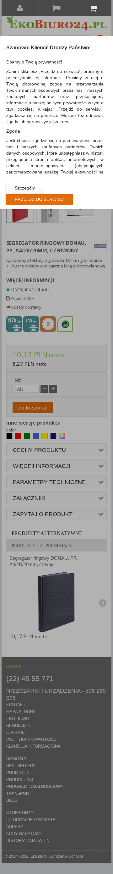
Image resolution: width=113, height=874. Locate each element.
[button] (24, 188)
